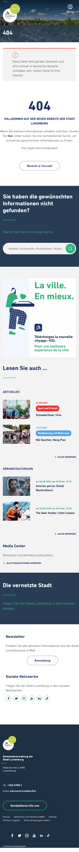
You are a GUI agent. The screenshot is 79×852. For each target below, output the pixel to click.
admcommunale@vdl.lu (23, 790)
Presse (6, 816)
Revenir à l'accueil (39, 165)
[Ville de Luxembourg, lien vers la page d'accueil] (11, 21)
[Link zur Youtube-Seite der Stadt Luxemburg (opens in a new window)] (32, 698)
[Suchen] (70, 248)
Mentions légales (11, 820)
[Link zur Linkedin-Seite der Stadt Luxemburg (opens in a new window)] (39, 698)
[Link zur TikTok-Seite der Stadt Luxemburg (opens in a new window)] (47, 698)
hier (10, 135)
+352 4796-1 (14, 785)
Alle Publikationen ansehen (23, 563)
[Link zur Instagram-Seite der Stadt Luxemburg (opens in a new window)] (24, 698)
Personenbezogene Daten (37, 820)
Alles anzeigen (67, 457)
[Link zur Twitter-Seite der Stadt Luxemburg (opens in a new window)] (16, 698)
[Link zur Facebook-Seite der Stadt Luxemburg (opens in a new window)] (9, 698)
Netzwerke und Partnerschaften (29, 816)
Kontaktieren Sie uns (25, 805)
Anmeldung (42, 660)
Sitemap (53, 816)
